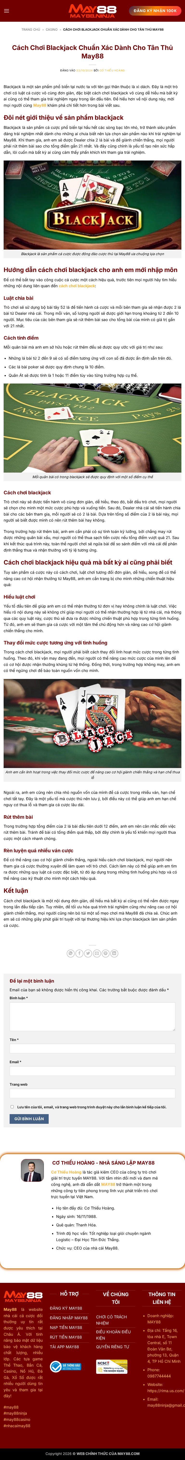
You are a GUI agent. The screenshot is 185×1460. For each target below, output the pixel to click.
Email (15, 1062)
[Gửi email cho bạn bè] (97, 953)
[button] (6, 11)
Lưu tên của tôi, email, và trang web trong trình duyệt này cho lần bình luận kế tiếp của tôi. (92, 1107)
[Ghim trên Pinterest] (106, 953)
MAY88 (108, 1184)
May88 (39, 105)
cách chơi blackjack (77, 285)
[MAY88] (92, 11)
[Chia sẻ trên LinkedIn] (114, 953)
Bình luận (19, 998)
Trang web (18, 1084)
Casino (52, 29)
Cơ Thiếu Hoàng (112, 70)
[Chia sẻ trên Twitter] (88, 953)
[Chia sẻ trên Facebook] (79, 953)
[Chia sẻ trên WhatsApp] (71, 953)
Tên (14, 1040)
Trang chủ (30, 29)
